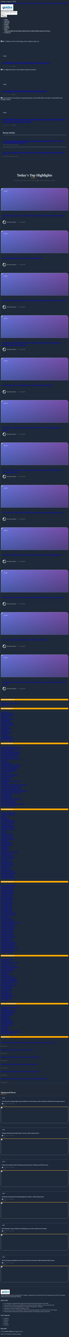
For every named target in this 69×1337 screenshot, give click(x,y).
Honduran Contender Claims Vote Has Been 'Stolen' (16, 1308)
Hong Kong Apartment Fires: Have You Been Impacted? (22, 258)
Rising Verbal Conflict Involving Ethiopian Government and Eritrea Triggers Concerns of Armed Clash (29, 1305)
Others (33, 31)
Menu (4, 16)
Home (6, 19)
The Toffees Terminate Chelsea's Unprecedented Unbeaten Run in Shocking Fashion (32, 555)
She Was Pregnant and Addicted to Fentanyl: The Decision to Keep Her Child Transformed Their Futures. (24, 1078)
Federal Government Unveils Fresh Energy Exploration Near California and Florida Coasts (21, 1057)
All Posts (6, 21)
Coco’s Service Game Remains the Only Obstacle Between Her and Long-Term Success (33, 512)
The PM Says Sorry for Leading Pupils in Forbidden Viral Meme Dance (28, 385)
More (6, 29)
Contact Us (7, 32)
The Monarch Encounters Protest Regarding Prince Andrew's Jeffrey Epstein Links (19, 1064)
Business (6, 23)
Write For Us (4, 1334)
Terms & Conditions (12, 1334)
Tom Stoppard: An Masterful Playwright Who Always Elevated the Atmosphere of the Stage (26, 1303)
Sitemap (19, 1334)
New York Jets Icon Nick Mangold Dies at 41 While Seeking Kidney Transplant (23, 1306)
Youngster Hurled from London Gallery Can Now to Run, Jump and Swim (17, 1049)
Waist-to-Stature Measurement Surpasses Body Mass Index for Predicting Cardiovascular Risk (27, 1311)
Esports (6, 24)
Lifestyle (24, 31)
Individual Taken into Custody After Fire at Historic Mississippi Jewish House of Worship (34, 300)
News (29, 31)
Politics (37, 31)
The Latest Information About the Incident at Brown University (36, 3)
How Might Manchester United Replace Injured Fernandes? (25, 91)
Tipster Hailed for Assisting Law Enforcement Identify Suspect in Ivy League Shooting (33, 597)
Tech (45, 31)
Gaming (6, 31)
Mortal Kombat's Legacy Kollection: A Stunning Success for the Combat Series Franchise (20, 1071)
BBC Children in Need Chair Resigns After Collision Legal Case (26, 63)
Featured (6, 27)
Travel (48, 31)
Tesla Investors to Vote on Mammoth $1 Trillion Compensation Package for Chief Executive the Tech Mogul (30, 1310)
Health (11, 31)
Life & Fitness (17, 31)
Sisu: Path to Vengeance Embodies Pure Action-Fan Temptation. (25, 640)
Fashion (6, 26)
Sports (41, 31)
